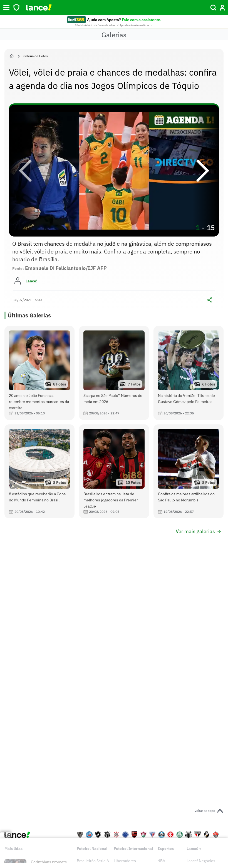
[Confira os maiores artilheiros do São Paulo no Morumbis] (188, 471)
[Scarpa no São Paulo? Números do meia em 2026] (114, 373)
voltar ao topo (205, 811)
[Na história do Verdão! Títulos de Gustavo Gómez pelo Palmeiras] (188, 373)
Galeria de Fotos (35, 56)
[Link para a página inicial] (11, 56)
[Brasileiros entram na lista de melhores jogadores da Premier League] (114, 471)
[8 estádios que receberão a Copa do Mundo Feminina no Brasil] (39, 471)
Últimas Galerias (29, 315)
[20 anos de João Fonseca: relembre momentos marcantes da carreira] (39, 373)
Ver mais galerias (195, 531)
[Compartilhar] (210, 300)
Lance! (31, 280)
